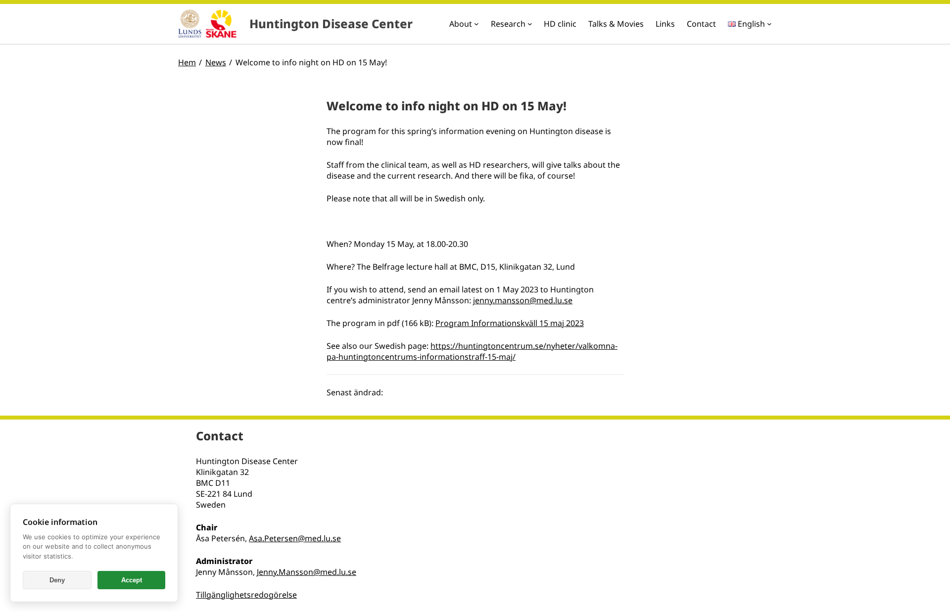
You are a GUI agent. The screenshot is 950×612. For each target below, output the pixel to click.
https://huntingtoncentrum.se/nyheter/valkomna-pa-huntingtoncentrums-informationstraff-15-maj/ (472, 351)
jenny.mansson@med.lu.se (522, 300)
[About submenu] (476, 23)
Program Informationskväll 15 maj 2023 (509, 323)
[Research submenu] (529, 23)
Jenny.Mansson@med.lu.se (306, 571)
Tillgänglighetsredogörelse (246, 594)
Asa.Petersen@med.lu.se (295, 538)
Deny (57, 580)
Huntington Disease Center (331, 23)
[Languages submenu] (769, 23)
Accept (131, 580)
